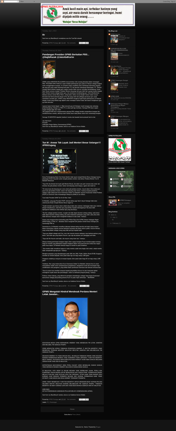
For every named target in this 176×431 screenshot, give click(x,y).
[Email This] (80, 43)
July (114, 217)
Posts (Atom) (76, 414)
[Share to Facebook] (86, 43)
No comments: (71, 43)
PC (48, 402)
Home (72, 409)
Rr (43, 34)
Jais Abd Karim (116, 66)
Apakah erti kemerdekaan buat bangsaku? (124, 37)
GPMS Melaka (115, 34)
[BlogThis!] (82, 43)
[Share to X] (84, 43)
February (116, 223)
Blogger (98, 427)
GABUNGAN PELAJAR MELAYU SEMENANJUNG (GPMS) (119, 50)
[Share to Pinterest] (88, 43)
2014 (112, 215)
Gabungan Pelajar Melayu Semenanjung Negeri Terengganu (120, 105)
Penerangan (53, 402)
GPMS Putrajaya (125, 200)
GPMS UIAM (115, 96)
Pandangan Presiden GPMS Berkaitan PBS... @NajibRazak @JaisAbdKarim (65, 55)
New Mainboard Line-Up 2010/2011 (121, 98)
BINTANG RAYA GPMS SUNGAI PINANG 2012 (123, 85)
